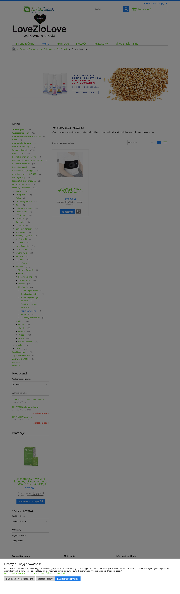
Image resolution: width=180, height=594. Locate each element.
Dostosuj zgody (45, 579)
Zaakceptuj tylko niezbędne (19, 579)
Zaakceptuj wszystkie (67, 579)
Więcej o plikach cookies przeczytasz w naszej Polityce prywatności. (34, 573)
